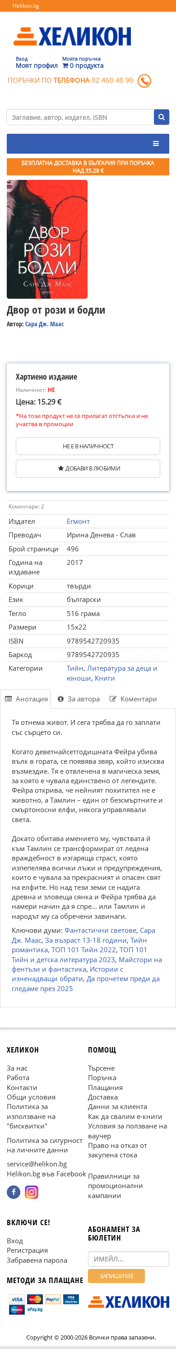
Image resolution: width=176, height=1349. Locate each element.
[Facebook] (13, 1192)
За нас (17, 1067)
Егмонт (78, 521)
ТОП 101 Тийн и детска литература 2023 (80, 954)
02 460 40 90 (113, 80)
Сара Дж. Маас (44, 324)
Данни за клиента (117, 1106)
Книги (105, 677)
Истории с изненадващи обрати (67, 973)
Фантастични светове (100, 930)
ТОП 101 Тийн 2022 (83, 949)
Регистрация (27, 1250)
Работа (18, 1077)
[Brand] (72, 27)
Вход (15, 1240)
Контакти (22, 1087)
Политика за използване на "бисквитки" (31, 1116)
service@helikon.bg (37, 1164)
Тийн (75, 667)
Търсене (101, 1067)
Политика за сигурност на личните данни (45, 1145)
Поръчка (102, 1077)
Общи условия (31, 1096)
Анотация (31, 698)
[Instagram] (31, 1192)
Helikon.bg (26, 5)
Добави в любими (92, 468)
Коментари (138, 698)
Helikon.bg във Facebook (46, 1173)
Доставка (103, 1096)
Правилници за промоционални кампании (115, 1185)
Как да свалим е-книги (125, 1116)
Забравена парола (37, 1259)
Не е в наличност (88, 446)
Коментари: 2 (26, 506)
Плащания (105, 1087)
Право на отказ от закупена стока (117, 1150)
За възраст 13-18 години (86, 940)
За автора (83, 698)
